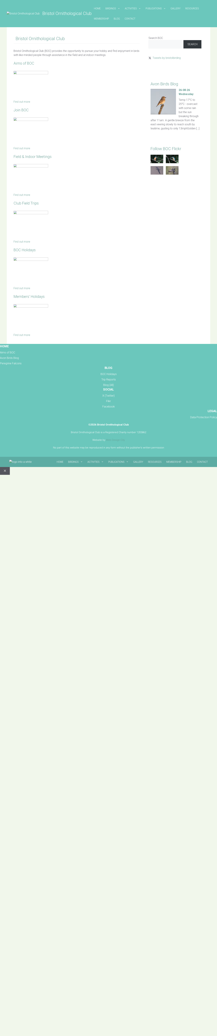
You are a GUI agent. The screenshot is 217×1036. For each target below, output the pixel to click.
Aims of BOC (24, 63)
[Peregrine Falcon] (157, 173)
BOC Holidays (25, 250)
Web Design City (115, 439)
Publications (154, 8)
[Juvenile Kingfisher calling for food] (172, 162)
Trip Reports (108, 379)
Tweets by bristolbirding (167, 58)
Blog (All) (108, 385)
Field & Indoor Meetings (33, 157)
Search (193, 44)
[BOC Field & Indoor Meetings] (31, 166)
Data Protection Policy (203, 417)
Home (97, 8)
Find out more (22, 101)
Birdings (110, 8)
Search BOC (156, 38)
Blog (117, 18)
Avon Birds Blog (9, 358)
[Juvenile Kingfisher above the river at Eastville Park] (157, 162)
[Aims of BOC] (31, 73)
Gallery (176, 8)
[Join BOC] (31, 120)
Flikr (108, 401)
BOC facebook (157, 187)
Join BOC (21, 110)
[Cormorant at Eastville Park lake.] (172, 173)
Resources (192, 8)
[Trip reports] (31, 213)
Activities (131, 8)
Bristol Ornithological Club (67, 13)
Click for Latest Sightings (163, 70)
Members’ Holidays (29, 296)
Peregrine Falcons (11, 363)
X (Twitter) (108, 395)
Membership (101, 18)
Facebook (108, 406)
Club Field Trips (26, 203)
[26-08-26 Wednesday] (163, 113)
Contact (130, 18)
